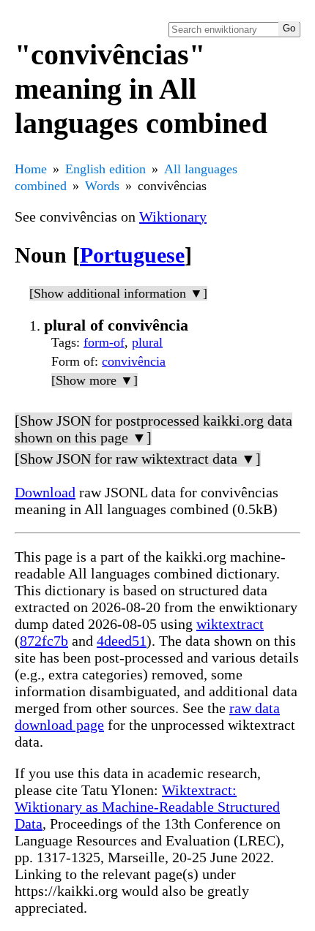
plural (147, 342)
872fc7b (44, 641)
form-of (104, 342)
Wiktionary (173, 216)
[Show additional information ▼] (118, 293)
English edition (105, 169)
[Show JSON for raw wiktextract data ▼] (138, 459)
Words (102, 185)
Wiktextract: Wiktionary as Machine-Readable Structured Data (147, 807)
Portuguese (132, 255)
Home (31, 169)
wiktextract (230, 624)
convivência (134, 361)
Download (45, 492)
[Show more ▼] (94, 380)
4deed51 (122, 641)
